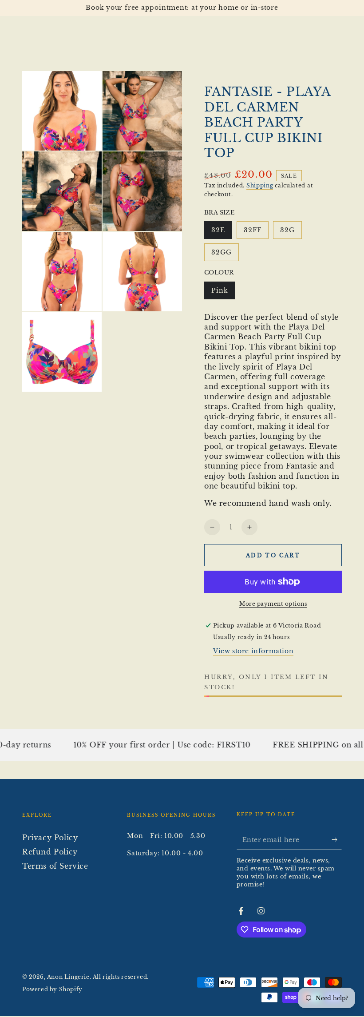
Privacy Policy (50, 837)
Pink (223, 292)
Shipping (259, 185)
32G (291, 232)
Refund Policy (50, 851)
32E (221, 232)
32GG (225, 254)
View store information (253, 651)
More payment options (273, 603)
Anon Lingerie (68, 976)
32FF (256, 232)
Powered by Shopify (52, 989)
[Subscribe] (337, 840)
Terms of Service (55, 866)
